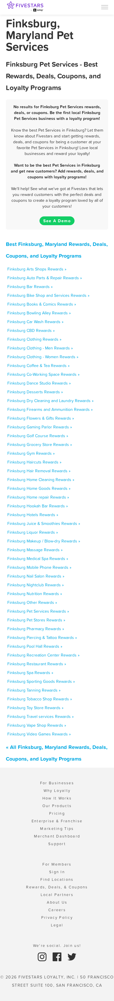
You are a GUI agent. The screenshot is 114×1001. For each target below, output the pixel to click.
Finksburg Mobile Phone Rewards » (39, 567)
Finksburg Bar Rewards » (30, 287)
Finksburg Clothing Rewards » (34, 339)
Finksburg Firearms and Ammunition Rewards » (50, 409)
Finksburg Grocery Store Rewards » (39, 444)
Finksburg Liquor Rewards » (32, 532)
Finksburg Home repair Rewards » (38, 497)
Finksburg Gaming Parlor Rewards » (39, 427)
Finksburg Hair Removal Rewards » (38, 471)
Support (57, 844)
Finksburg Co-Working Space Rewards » (43, 374)
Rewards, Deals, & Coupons (57, 887)
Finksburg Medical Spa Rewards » (37, 558)
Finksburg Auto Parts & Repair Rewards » (44, 278)
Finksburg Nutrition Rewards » (34, 594)
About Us (57, 902)
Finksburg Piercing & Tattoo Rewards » (42, 637)
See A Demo (57, 221)
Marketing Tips (57, 828)
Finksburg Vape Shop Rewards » (36, 725)
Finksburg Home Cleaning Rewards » (40, 480)
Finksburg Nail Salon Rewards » (35, 576)
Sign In (57, 872)
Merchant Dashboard (57, 836)
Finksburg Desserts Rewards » (35, 392)
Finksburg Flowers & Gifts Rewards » (40, 418)
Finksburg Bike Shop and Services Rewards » (48, 295)
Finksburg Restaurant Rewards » (36, 664)
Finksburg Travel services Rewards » (40, 716)
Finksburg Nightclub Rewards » (35, 585)
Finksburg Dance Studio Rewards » (39, 383)
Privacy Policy (57, 917)
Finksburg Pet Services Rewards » (38, 611)
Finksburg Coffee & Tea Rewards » (38, 365)
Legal (57, 925)
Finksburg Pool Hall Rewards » (34, 646)
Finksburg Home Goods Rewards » (38, 488)
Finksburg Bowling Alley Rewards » (39, 313)
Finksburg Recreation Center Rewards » (43, 655)
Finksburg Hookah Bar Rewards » (37, 506)
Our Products (57, 806)
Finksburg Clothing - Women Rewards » (42, 357)
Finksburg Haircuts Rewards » (34, 462)
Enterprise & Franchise (57, 821)
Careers (57, 910)
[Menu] (104, 6)
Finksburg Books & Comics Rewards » (41, 304)
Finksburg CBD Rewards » (31, 330)
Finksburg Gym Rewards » (31, 453)
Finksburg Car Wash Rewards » (35, 322)
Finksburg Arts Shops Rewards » (36, 269)
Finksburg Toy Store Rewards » (35, 708)
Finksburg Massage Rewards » (35, 550)
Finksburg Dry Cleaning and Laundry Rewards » (50, 401)
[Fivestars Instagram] (42, 956)
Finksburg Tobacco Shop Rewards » (39, 699)
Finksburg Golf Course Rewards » (37, 436)
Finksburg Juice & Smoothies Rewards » (43, 523)
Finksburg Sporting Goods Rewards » (41, 681)
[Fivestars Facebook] (57, 956)
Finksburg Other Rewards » (32, 602)
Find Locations (56, 879)
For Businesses (57, 783)
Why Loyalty (57, 790)
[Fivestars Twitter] (72, 956)
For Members (56, 864)
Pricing (57, 813)
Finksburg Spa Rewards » (30, 673)
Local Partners (57, 894)
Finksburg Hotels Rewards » (32, 515)
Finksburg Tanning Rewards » (34, 690)
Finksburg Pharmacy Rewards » (35, 629)
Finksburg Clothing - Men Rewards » (40, 348)
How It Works (57, 798)
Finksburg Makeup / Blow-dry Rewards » (43, 541)
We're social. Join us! (57, 945)
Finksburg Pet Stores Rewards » (36, 620)
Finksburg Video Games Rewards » (39, 734)
